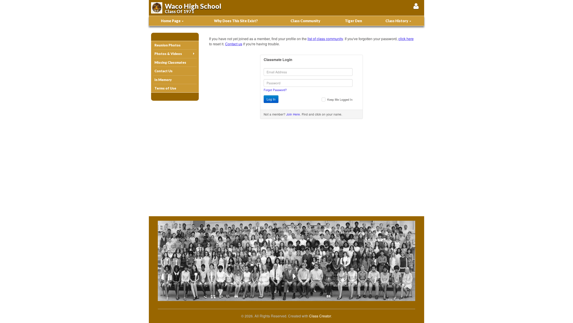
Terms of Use (165, 88)
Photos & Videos (168, 54)
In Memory (163, 80)
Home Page (171, 21)
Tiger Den (353, 21)
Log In (271, 99)
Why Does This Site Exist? (236, 21)
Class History (397, 21)
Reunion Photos (167, 45)
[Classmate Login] (416, 6)
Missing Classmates (170, 62)
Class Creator (320, 316)
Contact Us (163, 71)
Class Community (305, 21)
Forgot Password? (275, 90)
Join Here (293, 114)
